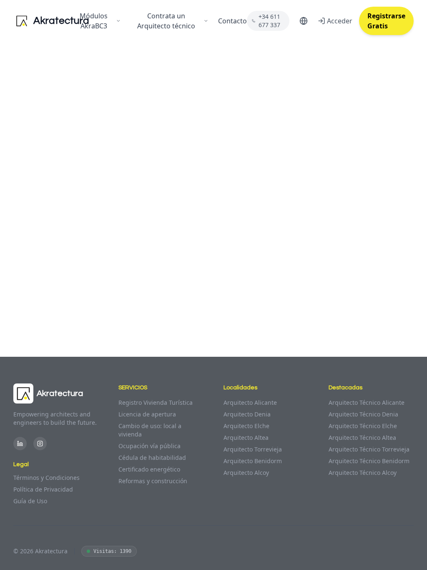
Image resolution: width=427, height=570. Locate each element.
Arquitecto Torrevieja (253, 449)
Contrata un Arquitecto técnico (166, 20)
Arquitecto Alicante (250, 402)
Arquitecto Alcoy (246, 473)
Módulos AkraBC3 (94, 20)
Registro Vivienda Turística (155, 402)
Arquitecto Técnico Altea (362, 437)
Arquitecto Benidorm (253, 461)
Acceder (339, 20)
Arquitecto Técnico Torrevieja (369, 449)
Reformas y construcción (152, 481)
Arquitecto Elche (246, 426)
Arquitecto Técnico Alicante (366, 402)
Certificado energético (149, 469)
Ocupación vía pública (149, 446)
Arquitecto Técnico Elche (363, 426)
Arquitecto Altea (246, 437)
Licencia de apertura (147, 414)
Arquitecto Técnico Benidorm (369, 461)
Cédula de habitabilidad (152, 458)
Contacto (232, 20)
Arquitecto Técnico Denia (363, 414)
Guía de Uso (30, 501)
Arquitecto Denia (247, 414)
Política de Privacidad (43, 489)
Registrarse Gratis (386, 20)
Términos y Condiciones (46, 478)
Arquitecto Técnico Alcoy (363, 473)
